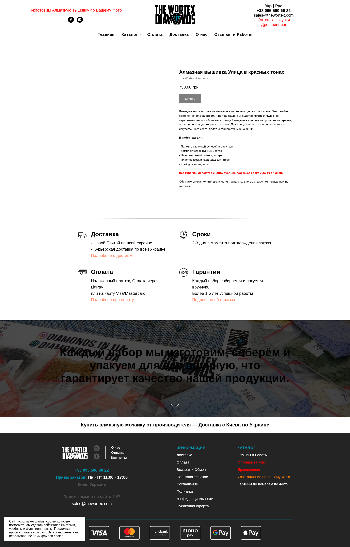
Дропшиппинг (249, 470)
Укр (268, 6)
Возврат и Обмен (191, 470)
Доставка (179, 34)
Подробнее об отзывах (213, 299)
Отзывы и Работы (233, 34)
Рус (278, 6)
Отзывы (118, 452)
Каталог (130, 34)
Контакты (119, 457)
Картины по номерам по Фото (263, 484)
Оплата (155, 34)
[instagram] (80, 21)
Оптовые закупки (274, 20)
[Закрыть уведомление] (82, 520)
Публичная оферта (193, 506)
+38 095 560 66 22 (274, 10)
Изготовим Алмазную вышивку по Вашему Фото (76, 10)
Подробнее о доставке (112, 255)
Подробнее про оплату (112, 299)
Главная (106, 34)
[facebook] (71, 21)
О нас (202, 34)
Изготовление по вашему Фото (264, 477)
